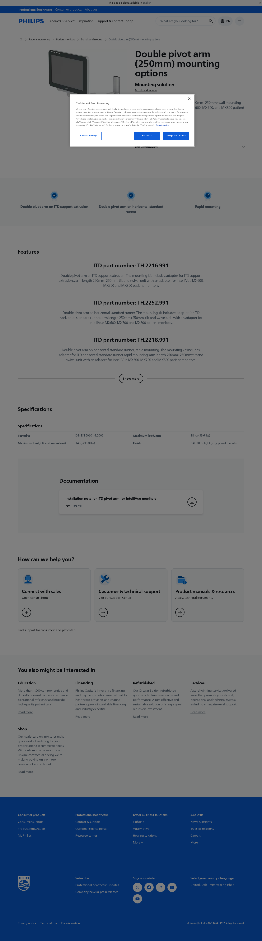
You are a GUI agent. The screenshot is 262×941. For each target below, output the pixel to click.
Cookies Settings (88, 135)
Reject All (147, 135)
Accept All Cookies (175, 135)
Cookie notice (162, 125)
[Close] (189, 98)
